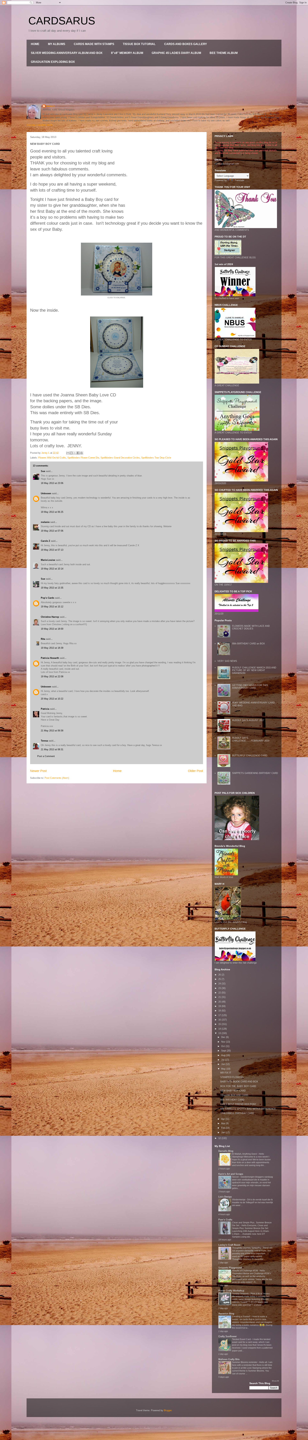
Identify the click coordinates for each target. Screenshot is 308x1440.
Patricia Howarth (50, 658)
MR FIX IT (225, 1072)
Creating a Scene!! (241, 1316)
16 (220, 1019)
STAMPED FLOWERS (232, 1077)
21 (220, 997)
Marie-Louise (48, 560)
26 (220, 974)
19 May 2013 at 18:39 (52, 648)
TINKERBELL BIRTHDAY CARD (237, 1113)
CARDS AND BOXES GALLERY (185, 44)
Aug (223, 1055)
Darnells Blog (225, 1151)
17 (220, 1015)
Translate (239, 180)
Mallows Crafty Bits (229, 1359)
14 (220, 1028)
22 (220, 992)
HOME (35, 44)
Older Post (195, 771)
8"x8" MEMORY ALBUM (127, 52)
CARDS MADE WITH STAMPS (94, 44)
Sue (43, 471)
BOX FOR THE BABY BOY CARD (238, 1086)
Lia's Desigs (225, 1196)
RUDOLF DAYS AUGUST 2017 (248, 720)
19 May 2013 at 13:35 (52, 587)
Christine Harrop (50, 617)
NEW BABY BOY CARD (233, 1090)
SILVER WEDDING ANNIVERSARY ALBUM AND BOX (66, 52)
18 (220, 1010)
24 (220, 983)
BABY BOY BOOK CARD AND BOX (239, 1081)
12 (220, 1138)
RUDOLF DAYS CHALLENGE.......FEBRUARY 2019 (250, 739)
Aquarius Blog (226, 1313)
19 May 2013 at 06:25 (52, 512)
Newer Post (38, 771)
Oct (223, 1046)
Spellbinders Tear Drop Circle (156, 457)
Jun (223, 1064)
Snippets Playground (230, 1267)
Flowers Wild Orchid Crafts (52, 457)
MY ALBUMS (56, 44)
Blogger (167, 1410)
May (223, 1068)
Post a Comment (46, 756)
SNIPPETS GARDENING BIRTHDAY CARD (255, 773)
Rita (43, 639)
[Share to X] (74, 453)
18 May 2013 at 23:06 (52, 483)
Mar (223, 1123)
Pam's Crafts (225, 1219)
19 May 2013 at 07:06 (52, 530)
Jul (223, 1059)
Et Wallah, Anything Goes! (245, 1154)
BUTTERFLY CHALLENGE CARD (249, 755)
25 (220, 979)
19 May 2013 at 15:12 (52, 606)
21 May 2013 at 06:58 (52, 730)
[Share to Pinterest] (81, 453)
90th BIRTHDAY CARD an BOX (248, 643)
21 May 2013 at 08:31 (52, 749)
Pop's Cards (47, 598)
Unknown (46, 493)
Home (117, 771)
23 (220, 988)
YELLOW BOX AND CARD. (234, 1095)
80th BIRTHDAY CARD (232, 1099)
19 (220, 1006)
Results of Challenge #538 (245, 1270)
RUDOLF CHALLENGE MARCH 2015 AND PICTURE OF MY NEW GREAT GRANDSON (254, 670)
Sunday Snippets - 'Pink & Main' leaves (251, 1293)
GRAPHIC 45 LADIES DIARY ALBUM (176, 52)
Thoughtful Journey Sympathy (246, 1248)
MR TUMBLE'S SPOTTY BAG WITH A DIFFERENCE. (248, 1108)
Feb (223, 1128)
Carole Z (45, 541)
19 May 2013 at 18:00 (52, 628)
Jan (223, 1132)
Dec (223, 1037)
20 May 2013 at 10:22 (52, 698)
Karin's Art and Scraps (230, 1174)
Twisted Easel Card (241, 1339)
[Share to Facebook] (78, 453)
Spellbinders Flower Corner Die (83, 457)
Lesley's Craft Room (229, 1245)
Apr (223, 1119)
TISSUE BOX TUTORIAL (139, 44)
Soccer (235, 1177)
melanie (45, 522)
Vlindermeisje (239, 1199)
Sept (224, 1050)
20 (220, 1001)
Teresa (44, 740)
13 (220, 1033)
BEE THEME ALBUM (224, 52)
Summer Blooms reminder (245, 1362)
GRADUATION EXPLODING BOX (53, 61)
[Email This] (68, 453)
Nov (223, 1041)
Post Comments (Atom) (57, 778)
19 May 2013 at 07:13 (52, 549)
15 (220, 1024)
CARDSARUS (61, 21)
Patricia (45, 709)
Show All (275, 1381)
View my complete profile (40, 125)
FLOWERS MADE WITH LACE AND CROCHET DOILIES (251, 627)
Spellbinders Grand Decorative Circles (120, 457)
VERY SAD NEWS (227, 661)
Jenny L (50, 106)
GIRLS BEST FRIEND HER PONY (238, 1104)
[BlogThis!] (71, 453)
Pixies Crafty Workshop (231, 1290)
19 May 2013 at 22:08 (52, 676)
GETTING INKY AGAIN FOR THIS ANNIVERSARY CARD (250, 686)
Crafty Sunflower (227, 1336)
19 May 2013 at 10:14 (52, 568)
